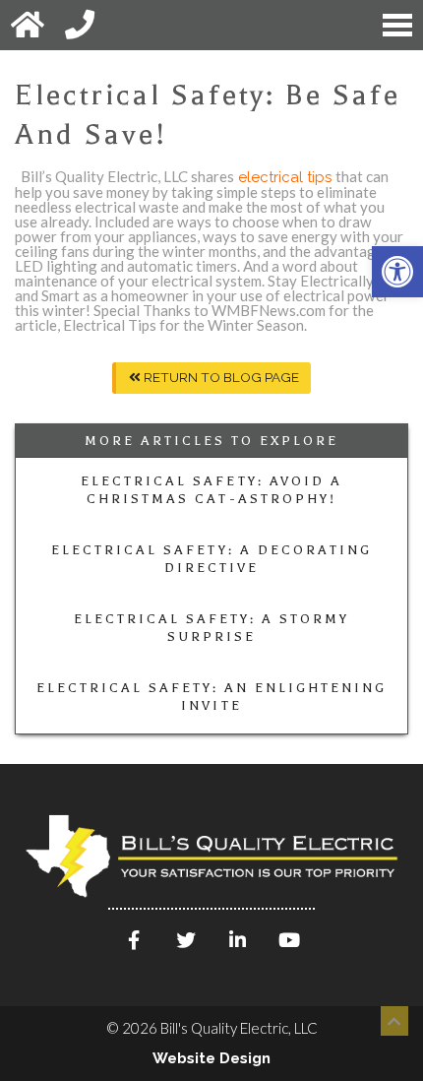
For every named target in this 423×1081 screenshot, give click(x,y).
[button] (397, 271)
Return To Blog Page (220, 377)
